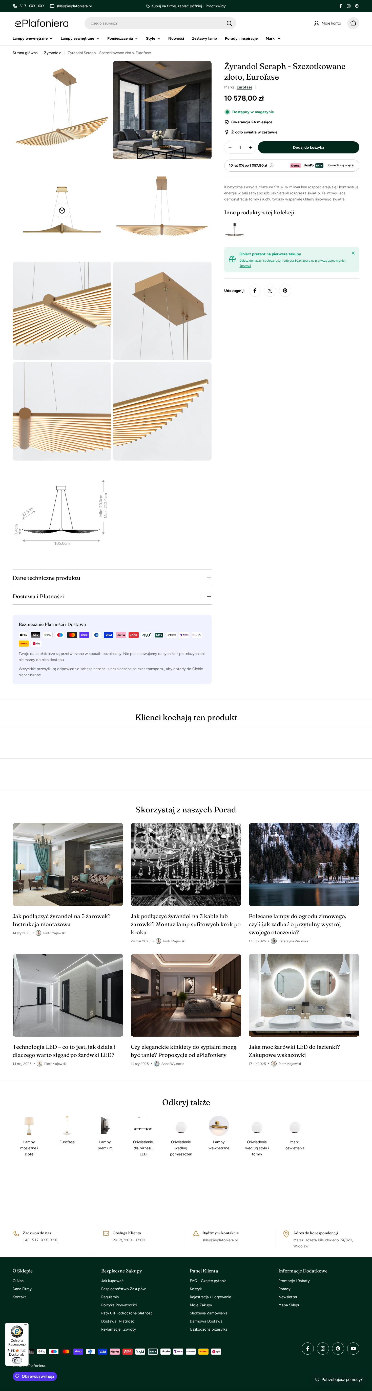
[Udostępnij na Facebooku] (255, 291)
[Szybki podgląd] (239, 230)
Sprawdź (245, 265)
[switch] (17, 1360)
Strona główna (25, 53)
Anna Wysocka (172, 1064)
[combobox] (160, 23)
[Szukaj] (229, 23)
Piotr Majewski (54, 933)
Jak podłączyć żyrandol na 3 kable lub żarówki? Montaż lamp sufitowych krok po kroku (186, 924)
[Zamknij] (353, 253)
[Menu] (26, 1326)
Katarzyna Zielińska (293, 941)
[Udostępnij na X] (270, 291)
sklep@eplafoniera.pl (220, 1240)
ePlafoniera (35, 1365)
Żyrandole (52, 53)
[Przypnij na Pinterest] (285, 291)
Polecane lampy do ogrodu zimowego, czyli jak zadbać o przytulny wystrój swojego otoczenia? (297, 924)
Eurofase (244, 87)
